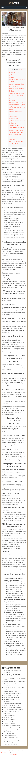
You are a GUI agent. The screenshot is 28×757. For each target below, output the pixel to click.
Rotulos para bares (9, 715)
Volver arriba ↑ (14, 754)
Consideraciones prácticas (16, 132)
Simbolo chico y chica (10, 742)
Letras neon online (9, 717)
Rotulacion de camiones (11, 738)
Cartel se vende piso (9, 733)
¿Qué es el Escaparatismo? (11, 691)
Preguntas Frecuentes (15, 145)
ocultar (20, 69)
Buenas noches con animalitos (12, 728)
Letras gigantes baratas (10, 744)
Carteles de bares (9, 721)
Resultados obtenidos (15, 125)
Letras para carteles (9, 719)
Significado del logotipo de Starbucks (14, 681)
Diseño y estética (13, 97)
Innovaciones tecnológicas (16, 88)
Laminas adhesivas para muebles (13, 709)
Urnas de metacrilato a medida (12, 703)
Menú (2, 7)
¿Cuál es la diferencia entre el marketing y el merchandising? (12, 675)
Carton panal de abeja (10, 735)
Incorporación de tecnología (17, 102)
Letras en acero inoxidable (11, 697)
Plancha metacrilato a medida (12, 707)
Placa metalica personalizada (12, 725)
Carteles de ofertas (9, 723)
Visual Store (8, 751)
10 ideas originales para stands (12, 693)
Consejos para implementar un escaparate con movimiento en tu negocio (16, 128)
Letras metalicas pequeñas (11, 705)
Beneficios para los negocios (17, 83)
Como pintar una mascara (11, 695)
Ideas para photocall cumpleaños (13, 740)
